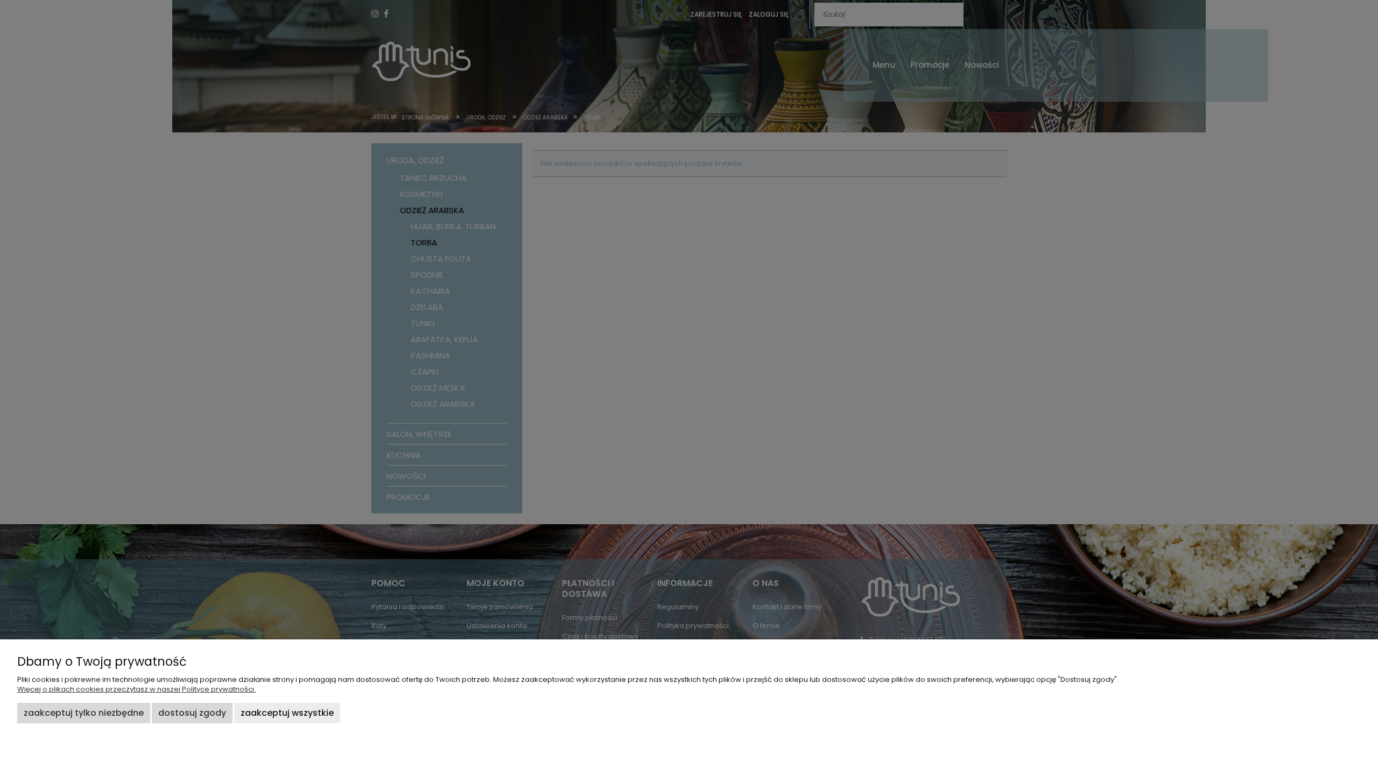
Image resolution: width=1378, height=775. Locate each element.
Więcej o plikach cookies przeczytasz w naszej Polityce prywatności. (136, 689)
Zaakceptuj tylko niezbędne (84, 713)
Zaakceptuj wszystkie (287, 713)
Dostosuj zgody (192, 713)
